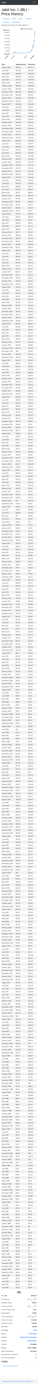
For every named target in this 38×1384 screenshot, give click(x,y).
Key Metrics (16, 22)
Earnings (28, 18)
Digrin (3, 2)
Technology (33, 1334)
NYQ (35, 1330)
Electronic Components (28, 1337)
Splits (21, 18)
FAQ (23, 1381)
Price (14, 18)
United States (32, 1341)
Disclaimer (6, 1381)
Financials (6, 22)
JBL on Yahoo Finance (10, 1366)
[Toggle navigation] (34, 2)
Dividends (6, 18)
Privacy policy (15, 1381)
